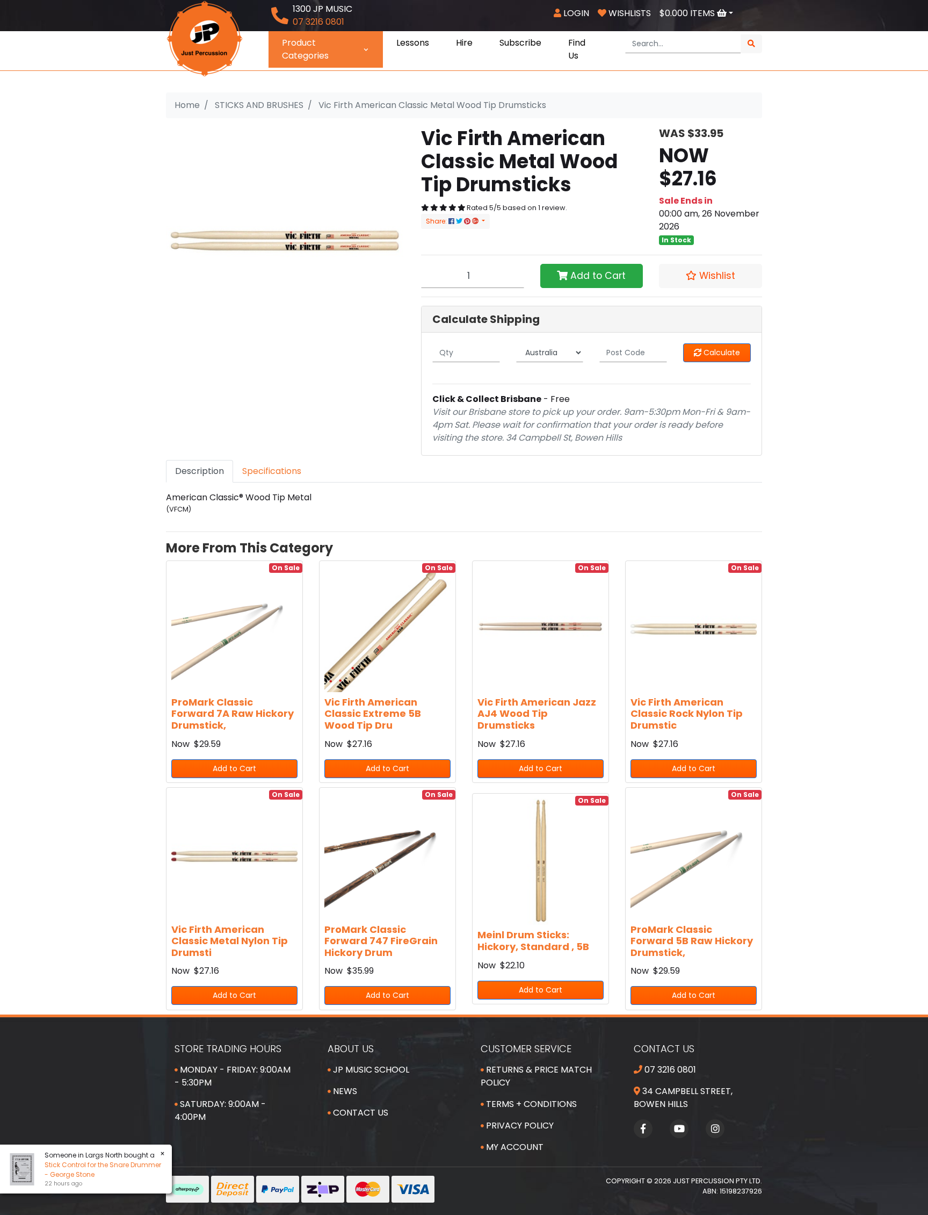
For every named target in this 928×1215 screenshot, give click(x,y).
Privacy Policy (519, 1125)
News (344, 1091)
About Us (351, 1048)
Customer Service (526, 1048)
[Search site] (751, 43)
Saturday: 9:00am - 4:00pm (220, 1110)
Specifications (271, 471)
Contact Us (359, 1112)
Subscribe (520, 43)
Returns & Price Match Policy (536, 1076)
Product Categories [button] (305, 49)
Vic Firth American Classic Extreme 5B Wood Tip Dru (372, 713)
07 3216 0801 (669, 1069)
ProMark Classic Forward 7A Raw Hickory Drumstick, (232, 713)
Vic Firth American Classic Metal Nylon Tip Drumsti (229, 941)
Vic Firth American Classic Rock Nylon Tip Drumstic (686, 713)
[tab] (199, 471)
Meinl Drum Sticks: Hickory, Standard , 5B (533, 940)
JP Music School (370, 1069)
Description (199, 471)
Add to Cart (597, 275)
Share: (437, 221)
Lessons (412, 43)
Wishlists (628, 13)
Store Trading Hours (228, 1048)
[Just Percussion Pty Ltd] (204, 38)
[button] (710, 275)
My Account (513, 1147)
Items (688, 13)
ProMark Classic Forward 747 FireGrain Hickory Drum (381, 941)
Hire (464, 43)
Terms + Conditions (530, 1104)
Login (575, 13)
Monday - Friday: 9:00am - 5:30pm (233, 1076)
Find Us (576, 49)
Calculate (720, 352)
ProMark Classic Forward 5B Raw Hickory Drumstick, (691, 941)
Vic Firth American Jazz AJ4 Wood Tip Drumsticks (536, 713)
